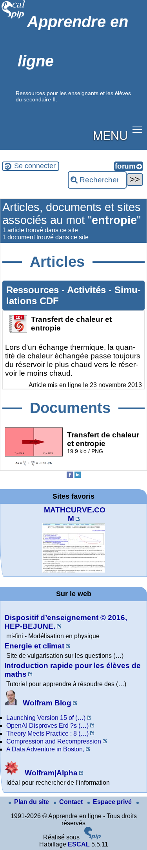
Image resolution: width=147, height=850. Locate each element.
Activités (88, 290)
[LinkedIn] (77, 475)
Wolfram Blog (46, 703)
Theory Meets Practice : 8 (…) (47, 733)
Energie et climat (34, 646)
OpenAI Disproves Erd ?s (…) (47, 725)
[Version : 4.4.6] (92, 837)
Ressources (34, 290)
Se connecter (35, 166)
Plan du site (32, 802)
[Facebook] (70, 475)
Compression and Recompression (53, 741)
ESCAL (79, 844)
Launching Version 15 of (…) (45, 717)
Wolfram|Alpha (50, 773)
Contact (71, 802)
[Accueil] (13, 17)
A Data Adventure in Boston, (45, 749)
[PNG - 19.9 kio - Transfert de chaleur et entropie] (33, 464)
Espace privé (113, 802)
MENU (110, 134)
